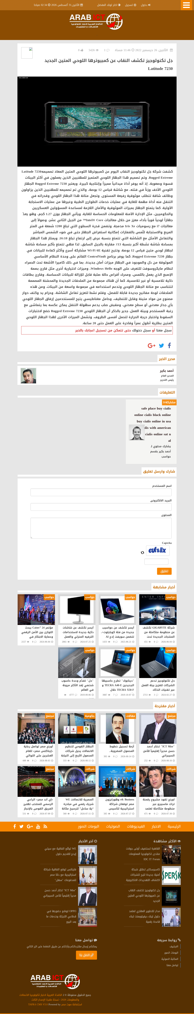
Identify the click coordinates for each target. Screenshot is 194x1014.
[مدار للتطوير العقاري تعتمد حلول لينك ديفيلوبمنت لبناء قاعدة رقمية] (171, 925)
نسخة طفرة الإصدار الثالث (45, 999)
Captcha (167, 543)
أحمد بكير (167, 371)
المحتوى (166, 515)
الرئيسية (174, 826)
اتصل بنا (84, 955)
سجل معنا (164, 330)
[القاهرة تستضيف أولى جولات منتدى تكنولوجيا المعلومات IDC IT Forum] (171, 863)
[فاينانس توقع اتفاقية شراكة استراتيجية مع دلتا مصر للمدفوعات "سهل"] (87, 884)
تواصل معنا (172, 965)
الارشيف (174, 946)
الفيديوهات (136, 826)
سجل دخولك (141, 330)
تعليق (164, 571)
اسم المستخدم (162, 486)
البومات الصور (88, 826)
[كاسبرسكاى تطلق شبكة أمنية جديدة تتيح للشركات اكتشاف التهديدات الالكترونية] (171, 884)
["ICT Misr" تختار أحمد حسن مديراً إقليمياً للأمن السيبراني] (87, 905)
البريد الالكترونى (161, 500)
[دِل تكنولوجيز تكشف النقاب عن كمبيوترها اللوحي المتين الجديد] (171, 905)
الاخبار (156, 826)
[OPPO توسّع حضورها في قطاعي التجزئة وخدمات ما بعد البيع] (87, 925)
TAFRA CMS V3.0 (38, 1004)
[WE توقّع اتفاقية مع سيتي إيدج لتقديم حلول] (87, 863)
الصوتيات (113, 826)
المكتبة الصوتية (169, 959)
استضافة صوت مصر (71, 1004)
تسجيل (129, 5)
